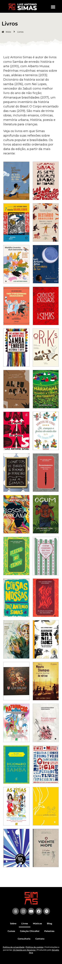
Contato (39, 938)
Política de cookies (34, 947)
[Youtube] (31, 911)
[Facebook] (38, 911)
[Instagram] (23, 911)
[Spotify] (46, 911)
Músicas (37, 923)
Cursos (11, 931)
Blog (49, 923)
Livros (24, 923)
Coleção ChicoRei (29, 931)
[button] (53, 6)
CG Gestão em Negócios (24, 950)
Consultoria (24, 938)
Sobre (13, 923)
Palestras (49, 931)
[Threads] (15, 911)
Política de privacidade (13, 947)
